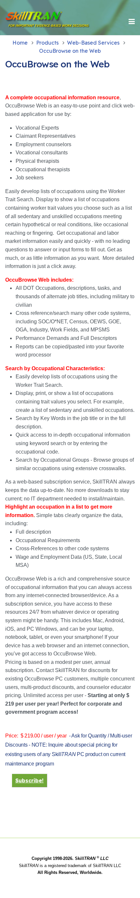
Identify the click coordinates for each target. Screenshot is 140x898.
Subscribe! (29, 780)
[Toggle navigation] (132, 21)
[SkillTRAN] (27, 21)
